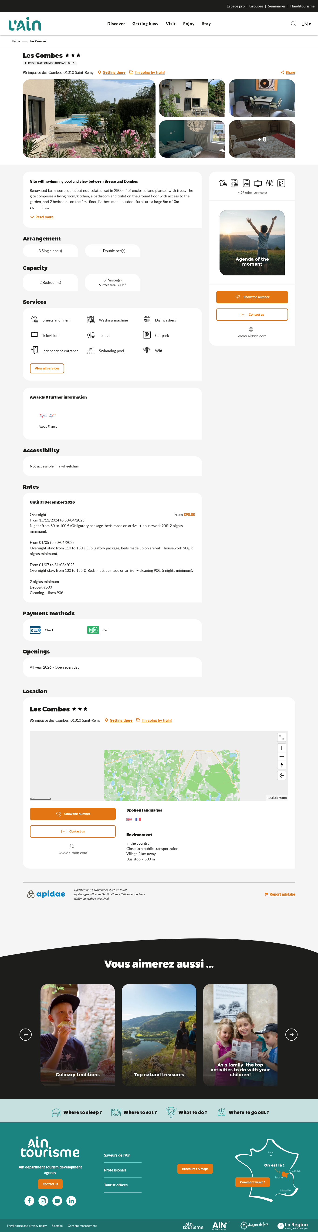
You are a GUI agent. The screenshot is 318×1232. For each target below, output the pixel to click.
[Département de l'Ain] (221, 1225)
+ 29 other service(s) (252, 192)
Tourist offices (116, 1185)
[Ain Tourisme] (193, 1225)
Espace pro (236, 6)
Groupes (256, 6)
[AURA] (292, 1225)
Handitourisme (302, 6)
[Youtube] (57, 1201)
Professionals (115, 1170)
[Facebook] (29, 1201)
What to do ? (192, 1112)
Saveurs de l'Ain (117, 1155)
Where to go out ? (249, 1112)
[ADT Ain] (25, 24)
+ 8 (262, 139)
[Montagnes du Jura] (254, 1225)
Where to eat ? (140, 1112)
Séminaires (277, 6)
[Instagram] (43, 1201)
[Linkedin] (71, 1201)
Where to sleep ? (82, 1112)
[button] (293, 24)
